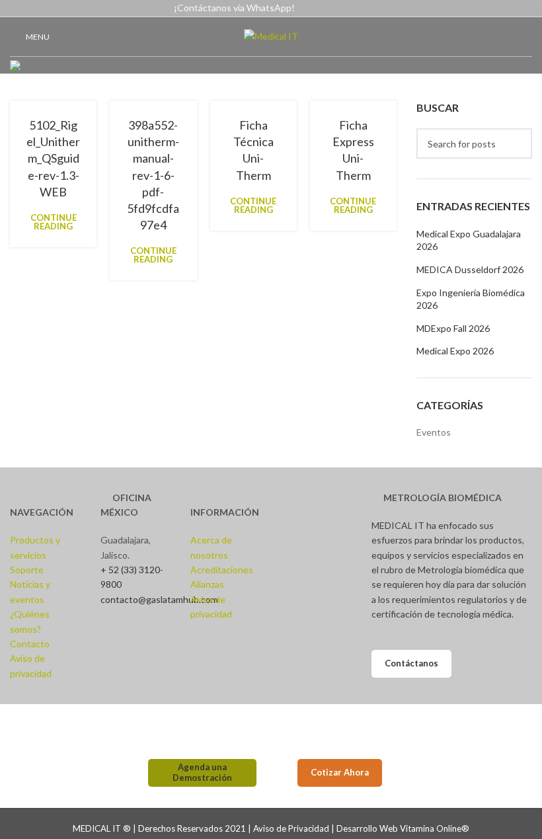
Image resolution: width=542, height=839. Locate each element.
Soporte (27, 569)
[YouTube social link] (509, 8)
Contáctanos (411, 663)
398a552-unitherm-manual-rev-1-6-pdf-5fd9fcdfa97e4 (153, 175)
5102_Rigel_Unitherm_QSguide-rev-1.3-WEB (53, 158)
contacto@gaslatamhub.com (159, 599)
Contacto (30, 643)
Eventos (433, 432)
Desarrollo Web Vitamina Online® (402, 828)
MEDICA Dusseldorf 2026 (469, 269)
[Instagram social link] (494, 8)
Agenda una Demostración (202, 772)
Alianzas (207, 584)
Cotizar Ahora (340, 772)
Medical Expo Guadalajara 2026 (468, 240)
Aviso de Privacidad (291, 828)
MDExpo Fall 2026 (453, 328)
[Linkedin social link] (524, 8)
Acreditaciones (221, 569)
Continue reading (53, 222)
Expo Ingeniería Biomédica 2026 (470, 299)
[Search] (517, 143)
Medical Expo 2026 (455, 350)
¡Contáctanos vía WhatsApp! (234, 7)
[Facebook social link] (478, 8)
